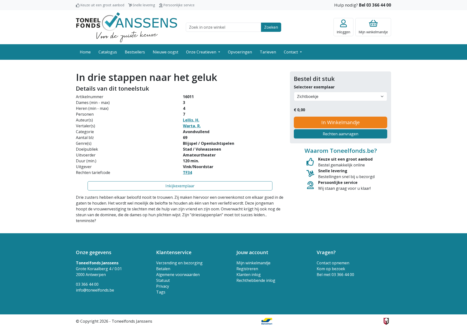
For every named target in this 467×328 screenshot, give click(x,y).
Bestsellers (135, 52)
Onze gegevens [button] (93, 252)
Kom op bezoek (331, 268)
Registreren (247, 268)
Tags (160, 292)
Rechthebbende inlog (255, 280)
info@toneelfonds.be (95, 290)
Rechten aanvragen (340, 134)
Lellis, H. (191, 120)
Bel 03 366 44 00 (375, 5)
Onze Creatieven (201, 52)
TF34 (187, 172)
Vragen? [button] (326, 252)
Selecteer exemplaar (314, 87)
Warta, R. (192, 126)
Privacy (162, 286)
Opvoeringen (240, 52)
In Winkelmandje (340, 122)
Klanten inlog (248, 274)
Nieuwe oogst (165, 52)
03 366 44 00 (87, 284)
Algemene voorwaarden (178, 274)
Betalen (163, 268)
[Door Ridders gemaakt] (386, 321)
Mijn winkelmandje (253, 263)
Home (85, 52)
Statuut (163, 280)
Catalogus (108, 52)
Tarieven (268, 52)
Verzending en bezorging (179, 263)
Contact (291, 52)
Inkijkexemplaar (180, 186)
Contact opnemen (333, 263)
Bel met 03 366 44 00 (335, 274)
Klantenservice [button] (173, 252)
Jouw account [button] (252, 252)
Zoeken (271, 27)
